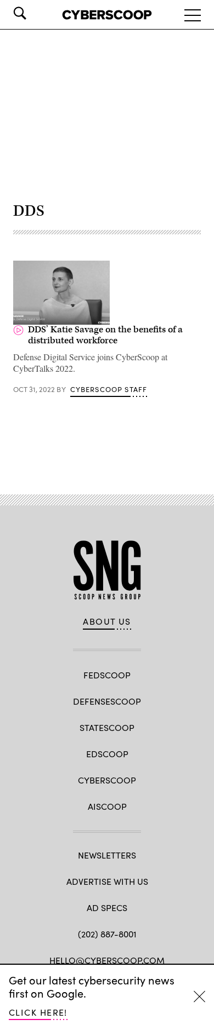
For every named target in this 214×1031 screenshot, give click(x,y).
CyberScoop (107, 780)
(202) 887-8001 (107, 934)
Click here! (38, 1012)
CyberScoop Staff (109, 389)
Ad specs (107, 907)
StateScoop (107, 727)
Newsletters (107, 855)
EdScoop (107, 753)
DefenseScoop (107, 701)
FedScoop (107, 675)
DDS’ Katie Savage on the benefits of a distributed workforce (105, 335)
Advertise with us (107, 881)
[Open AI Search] (35, 13)
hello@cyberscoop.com (107, 960)
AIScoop (107, 806)
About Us (107, 621)
